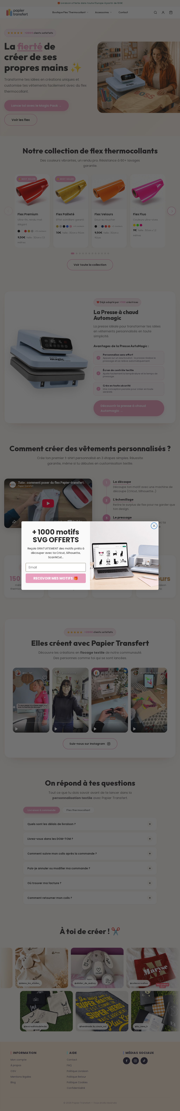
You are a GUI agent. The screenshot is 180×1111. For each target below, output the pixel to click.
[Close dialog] (154, 526)
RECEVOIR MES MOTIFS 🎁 (55, 578)
